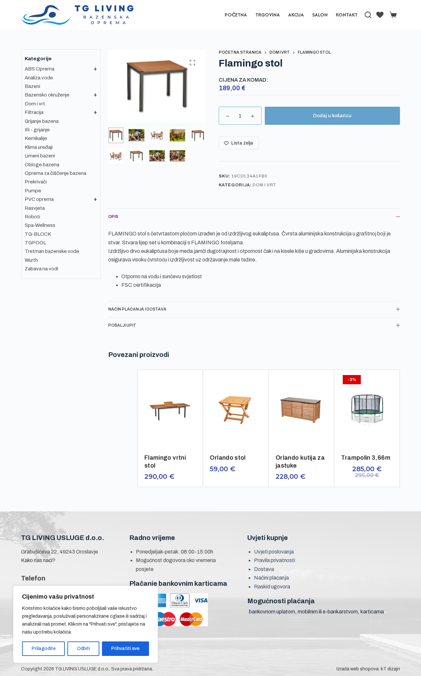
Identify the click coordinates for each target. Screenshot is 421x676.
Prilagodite (44, 648)
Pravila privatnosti (274, 560)
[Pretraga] (368, 15)
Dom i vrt (264, 185)
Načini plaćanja (271, 578)
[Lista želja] (380, 14)
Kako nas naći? (38, 560)
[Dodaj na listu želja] (170, 441)
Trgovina (267, 14)
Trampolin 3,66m (365, 457)
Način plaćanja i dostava (137, 309)
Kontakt (347, 14)
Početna (236, 14)
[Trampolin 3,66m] (367, 409)
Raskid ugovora (272, 586)
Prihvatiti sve (125, 648)
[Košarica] (392, 14)
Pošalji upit (122, 325)
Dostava (264, 569)
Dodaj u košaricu (332, 115)
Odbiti (83, 648)
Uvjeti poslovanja (274, 551)
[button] (154, 441)
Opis (113, 216)
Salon (320, 14)
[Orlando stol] (236, 409)
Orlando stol (227, 457)
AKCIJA (296, 14)
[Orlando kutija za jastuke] (301, 409)
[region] (85, 624)
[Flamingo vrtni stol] (170, 409)
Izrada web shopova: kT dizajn (368, 668)
